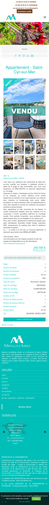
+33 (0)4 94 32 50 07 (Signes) (25, 2)
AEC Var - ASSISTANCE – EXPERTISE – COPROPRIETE (18, 398)
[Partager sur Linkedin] (28, 56)
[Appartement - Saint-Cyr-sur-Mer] (8, 147)
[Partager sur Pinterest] (23, 56)
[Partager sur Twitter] (19, 56)
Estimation (5, 385)
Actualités (5, 395)
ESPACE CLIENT (25, 11)
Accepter (36, 498)
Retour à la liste (7, 325)
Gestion (4, 382)
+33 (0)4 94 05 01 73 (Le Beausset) (25, 8)
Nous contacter (24, 319)
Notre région (7, 391)
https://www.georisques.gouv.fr (14, 243)
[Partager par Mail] (32, 56)
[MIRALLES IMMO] (11, 17)
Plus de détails (24, 501)
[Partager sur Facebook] (16, 56)
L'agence (5, 388)
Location (5, 378)
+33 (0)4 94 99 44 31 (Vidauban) (26, 5)
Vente (4, 375)
